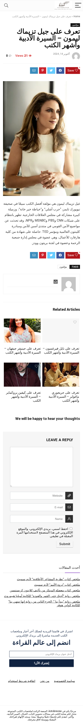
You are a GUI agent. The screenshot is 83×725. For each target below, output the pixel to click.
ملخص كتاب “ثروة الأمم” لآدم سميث (57, 585)
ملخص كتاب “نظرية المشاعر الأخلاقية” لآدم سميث (48, 579)
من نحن (44, 681)
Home (77, 16)
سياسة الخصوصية (64, 681)
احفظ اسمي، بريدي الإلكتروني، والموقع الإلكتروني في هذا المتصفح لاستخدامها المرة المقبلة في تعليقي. (45, 532)
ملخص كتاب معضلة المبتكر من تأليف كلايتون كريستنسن (45, 590)
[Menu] (78, 5)
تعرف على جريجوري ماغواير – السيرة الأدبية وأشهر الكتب (64, 396)
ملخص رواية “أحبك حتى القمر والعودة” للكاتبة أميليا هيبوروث (42, 596)
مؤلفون (75, 25)
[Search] (6, 5)
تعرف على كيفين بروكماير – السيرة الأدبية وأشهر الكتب (23, 396)
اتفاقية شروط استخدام (21, 681)
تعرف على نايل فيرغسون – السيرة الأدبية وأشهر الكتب (61, 350)
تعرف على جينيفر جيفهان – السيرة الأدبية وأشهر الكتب (22, 350)
